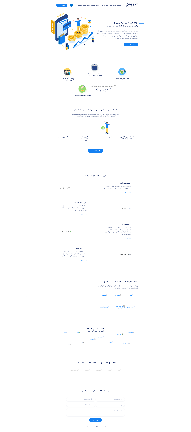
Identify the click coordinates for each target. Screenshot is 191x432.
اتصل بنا (80, 5)
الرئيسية (119, 5)
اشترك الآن (62, 5)
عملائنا (84, 5)
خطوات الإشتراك (108, 5)
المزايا (114, 5)
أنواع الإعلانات (99, 5)
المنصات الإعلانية (91, 5)
